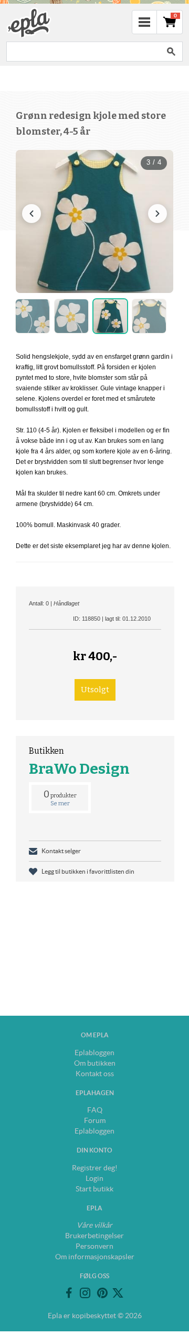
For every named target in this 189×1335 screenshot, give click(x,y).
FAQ (94, 1110)
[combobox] (83, 52)
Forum (95, 1120)
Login (94, 1178)
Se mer (60, 803)
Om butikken (95, 1063)
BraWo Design (79, 768)
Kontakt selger (61, 850)
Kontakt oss (95, 1073)
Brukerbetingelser (94, 1235)
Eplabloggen (94, 1052)
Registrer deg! (95, 1168)
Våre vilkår (94, 1225)
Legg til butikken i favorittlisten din (87, 871)
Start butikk (94, 1189)
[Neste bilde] (157, 213)
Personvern (94, 1246)
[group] (94, 221)
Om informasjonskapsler (94, 1256)
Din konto (94, 1150)
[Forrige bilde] (31, 213)
